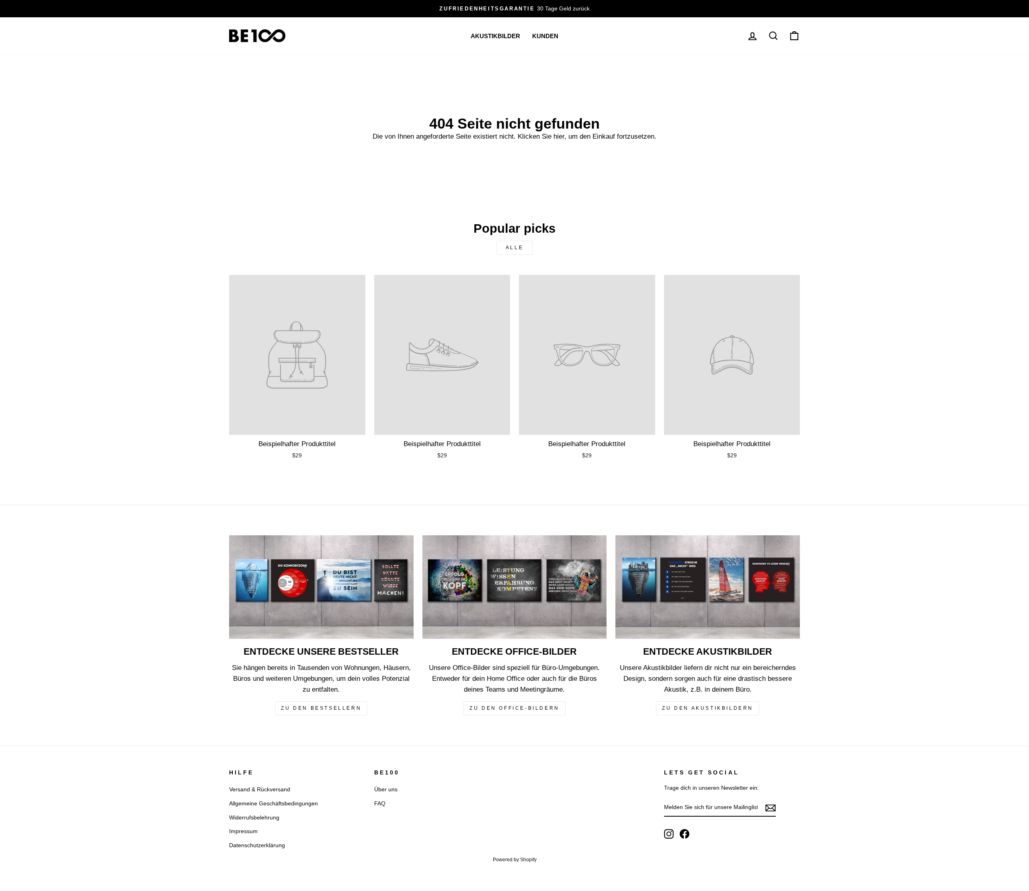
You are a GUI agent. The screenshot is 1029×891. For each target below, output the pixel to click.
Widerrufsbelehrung (254, 817)
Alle (514, 247)
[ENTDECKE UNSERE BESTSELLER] (321, 587)
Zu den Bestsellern (321, 708)
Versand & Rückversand (259, 789)
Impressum (243, 831)
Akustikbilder (495, 36)
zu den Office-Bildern (514, 708)
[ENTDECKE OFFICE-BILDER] (514, 587)
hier (558, 136)
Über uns (386, 789)
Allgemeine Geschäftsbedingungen (273, 803)
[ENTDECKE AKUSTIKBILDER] (707, 587)
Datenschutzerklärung (257, 845)
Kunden (545, 36)
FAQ (379, 803)
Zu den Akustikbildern (707, 708)
